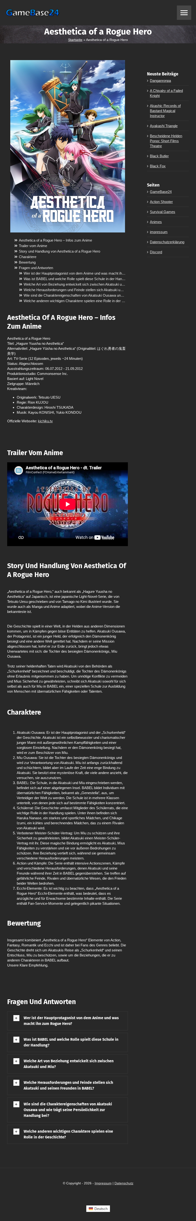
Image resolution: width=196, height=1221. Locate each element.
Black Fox (158, 166)
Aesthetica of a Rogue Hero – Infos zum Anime (55, 240)
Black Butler (159, 156)
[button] (67, 1021)
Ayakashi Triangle (164, 126)
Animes (156, 222)
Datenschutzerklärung (167, 242)
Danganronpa (160, 81)
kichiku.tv (45, 421)
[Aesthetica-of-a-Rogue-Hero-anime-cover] (67, 62)
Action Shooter (161, 202)
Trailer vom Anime (33, 246)
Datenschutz (123, 1183)
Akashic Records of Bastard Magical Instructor (165, 111)
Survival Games (162, 212)
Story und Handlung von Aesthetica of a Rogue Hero (59, 251)
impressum (159, 232)
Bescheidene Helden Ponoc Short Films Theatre (166, 141)
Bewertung (27, 262)
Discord (156, 252)
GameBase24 (161, 192)
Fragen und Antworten (36, 268)
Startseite (75, 40)
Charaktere (27, 257)
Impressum (103, 1183)
